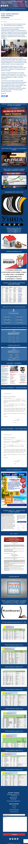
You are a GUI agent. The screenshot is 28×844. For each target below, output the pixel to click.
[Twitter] (3, 5)
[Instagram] (5, 5)
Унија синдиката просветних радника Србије (11, 2)
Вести (6, 8)
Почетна (2, 8)
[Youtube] (7, 5)
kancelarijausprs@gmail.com (14, 801)
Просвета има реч (14, 811)
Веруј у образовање (14, 809)
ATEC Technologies (17, 843)
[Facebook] (1, 5)
